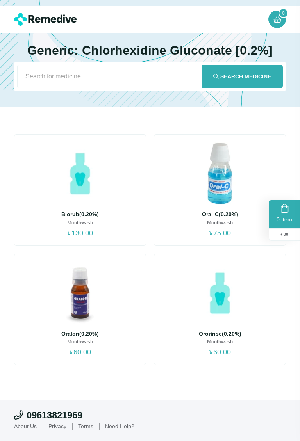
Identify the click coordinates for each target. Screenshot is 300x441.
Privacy (57, 426)
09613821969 (54, 415)
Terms (85, 426)
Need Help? (119, 426)
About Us (25, 426)
